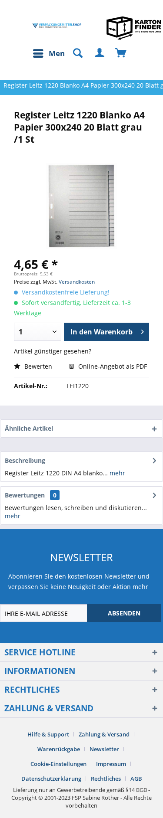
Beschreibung (25, 460)
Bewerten (37, 366)
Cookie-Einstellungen (58, 764)
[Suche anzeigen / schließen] (74, 53)
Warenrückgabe (58, 749)
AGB (136, 778)
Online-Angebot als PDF (112, 366)
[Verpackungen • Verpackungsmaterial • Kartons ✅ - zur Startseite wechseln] (57, 25)
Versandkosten (77, 281)
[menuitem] (51, 53)
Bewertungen (25, 495)
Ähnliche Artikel (29, 428)
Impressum (111, 764)
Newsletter (104, 749)
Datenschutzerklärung (51, 778)
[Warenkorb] (121, 53)
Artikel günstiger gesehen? (52, 351)
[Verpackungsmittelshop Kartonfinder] (134, 28)
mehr (116, 473)
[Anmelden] (100, 53)
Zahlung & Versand (104, 734)
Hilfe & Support (48, 734)
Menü (59, 53)
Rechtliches (106, 778)
